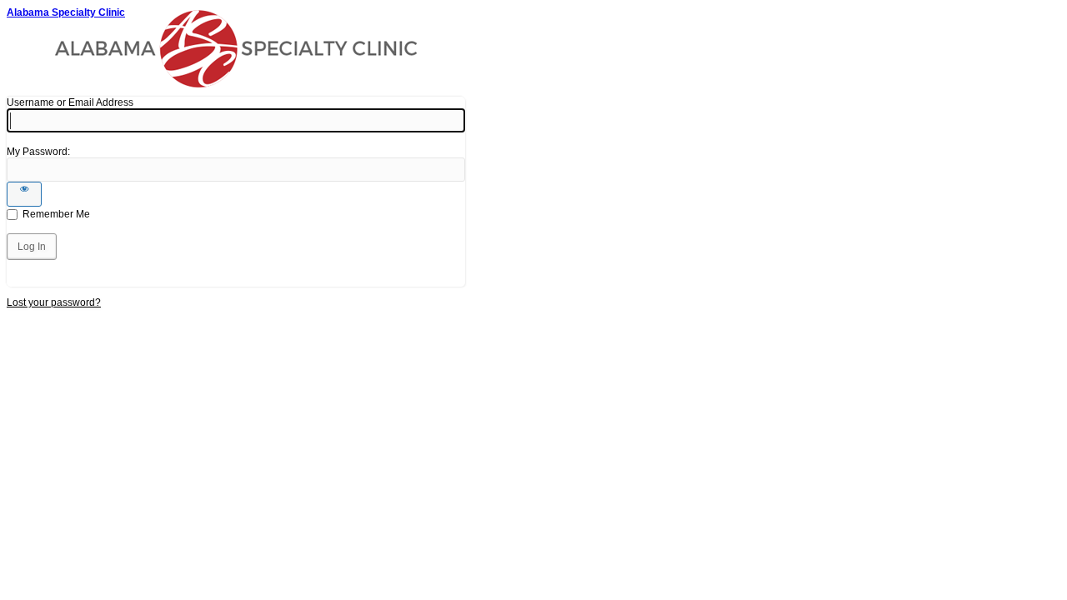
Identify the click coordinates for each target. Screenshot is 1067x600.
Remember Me (56, 214)
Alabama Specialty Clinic (66, 12)
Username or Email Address (70, 102)
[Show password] (24, 194)
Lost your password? (54, 302)
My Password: (38, 152)
